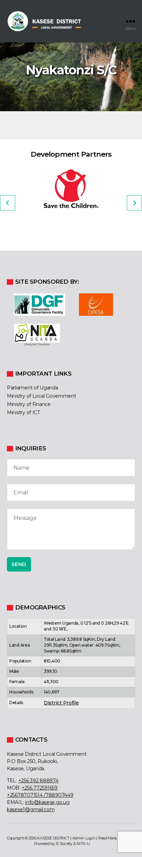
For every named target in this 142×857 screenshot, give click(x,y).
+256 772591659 (40, 788)
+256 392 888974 (38, 780)
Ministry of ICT (23, 412)
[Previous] (7, 202)
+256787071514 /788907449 (40, 795)
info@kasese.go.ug (47, 802)
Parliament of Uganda (32, 388)
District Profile (61, 703)
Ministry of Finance (29, 404)
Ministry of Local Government (41, 396)
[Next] (134, 202)
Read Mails (107, 838)
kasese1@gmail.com (30, 809)
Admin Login (83, 838)
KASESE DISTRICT (53, 838)
